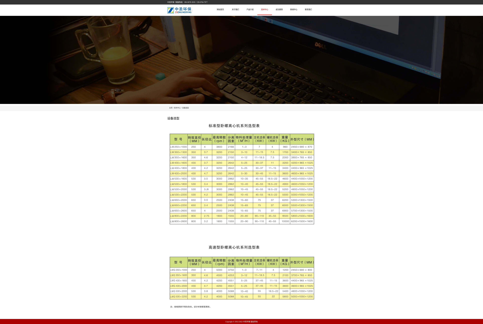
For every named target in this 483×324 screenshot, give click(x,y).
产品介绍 (250, 9)
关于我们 (235, 9)
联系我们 (308, 9)
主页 (170, 108)
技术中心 (264, 9)
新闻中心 (293, 9)
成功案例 (279, 9)
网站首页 (220, 9)
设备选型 (185, 108)
